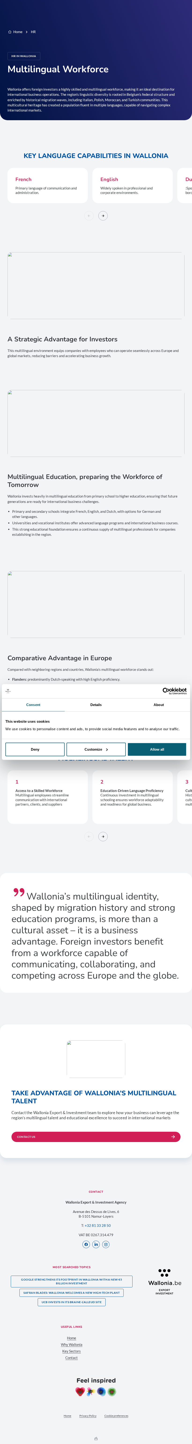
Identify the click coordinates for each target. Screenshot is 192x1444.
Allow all (157, 749)
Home (17, 32)
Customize (93, 749)
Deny (35, 749)
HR (33, 32)
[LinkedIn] (96, 1245)
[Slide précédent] (89, 215)
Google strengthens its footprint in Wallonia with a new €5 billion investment (71, 1281)
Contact (71, 1357)
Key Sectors (71, 1351)
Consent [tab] (33, 705)
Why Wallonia (71, 1344)
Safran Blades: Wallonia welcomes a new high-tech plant (71, 1292)
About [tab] (159, 705)
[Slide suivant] (103, 215)
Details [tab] (96, 705)
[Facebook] (86, 1245)
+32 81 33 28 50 (98, 1225)
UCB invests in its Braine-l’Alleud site (72, 1302)
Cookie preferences (116, 1415)
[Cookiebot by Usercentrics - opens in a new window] (166, 691)
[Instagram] (106, 1245)
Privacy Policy (87, 1415)
